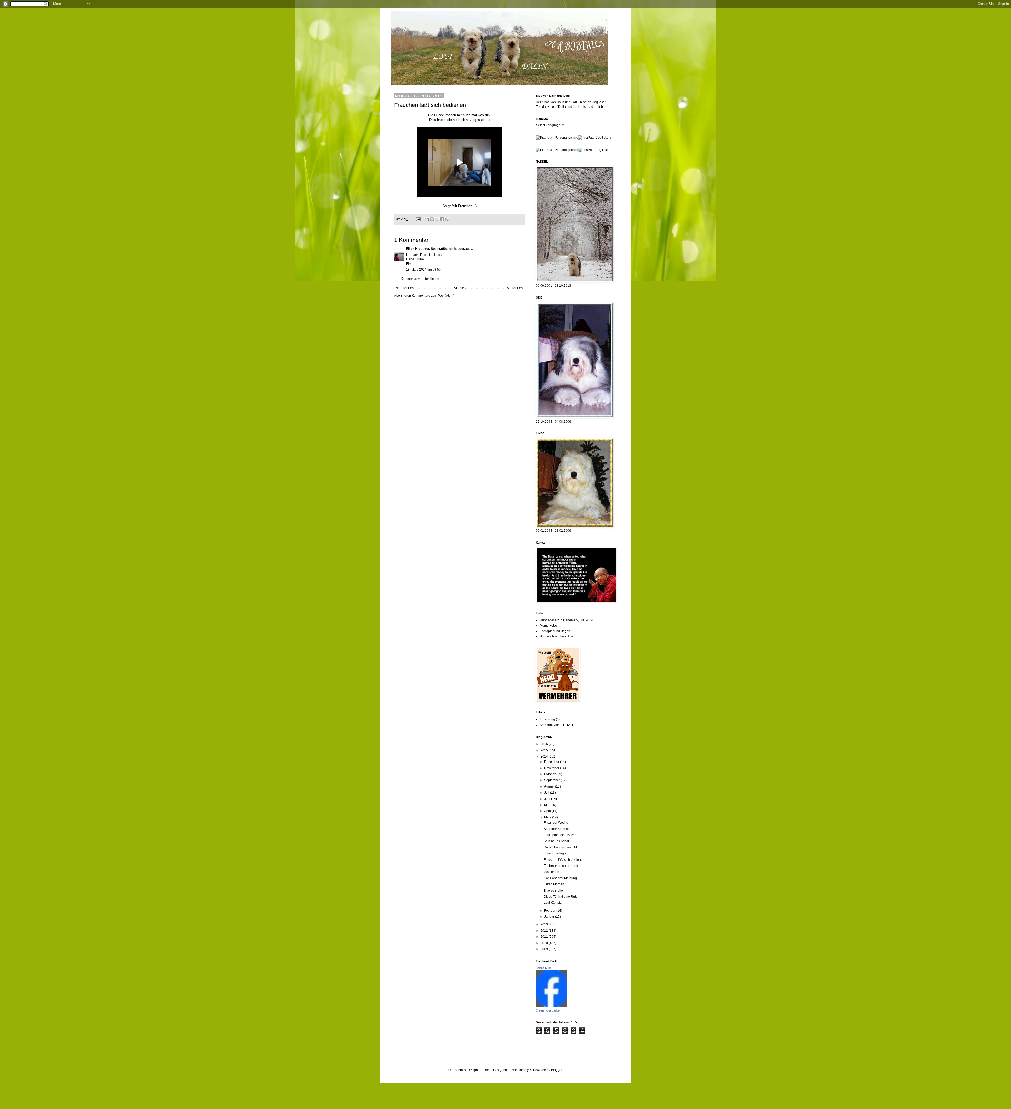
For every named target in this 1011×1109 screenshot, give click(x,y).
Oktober (550, 774)
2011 (545, 937)
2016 (545, 744)
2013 (545, 924)
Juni (547, 799)
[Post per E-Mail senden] (418, 219)
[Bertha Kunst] (551, 1006)
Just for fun (551, 872)
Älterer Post (515, 288)
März (548, 817)
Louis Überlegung (556, 853)
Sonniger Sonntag (557, 829)
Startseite (460, 288)
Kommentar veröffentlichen (420, 279)
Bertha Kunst (544, 967)
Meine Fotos (548, 625)
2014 (545, 756)
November (552, 768)
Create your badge (548, 1010)
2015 (545, 750)
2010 (545, 943)
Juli (547, 792)
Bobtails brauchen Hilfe (556, 636)
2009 (545, 949)
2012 (545, 930)
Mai (547, 805)
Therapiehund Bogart (555, 631)
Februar (550, 910)
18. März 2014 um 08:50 (423, 269)
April (548, 811)
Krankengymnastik (553, 725)
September (552, 780)
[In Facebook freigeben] (441, 219)
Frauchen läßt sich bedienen (564, 860)
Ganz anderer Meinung (560, 878)
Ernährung (547, 719)
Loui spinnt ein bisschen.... (563, 835)
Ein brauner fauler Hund (561, 866)
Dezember (552, 762)
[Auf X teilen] (436, 219)
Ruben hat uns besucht (560, 847)
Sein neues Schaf (556, 841)
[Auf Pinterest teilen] (446, 219)
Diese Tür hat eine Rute (561, 896)
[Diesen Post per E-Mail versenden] (426, 219)
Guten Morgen (554, 884)
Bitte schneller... (555, 890)
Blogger (556, 1070)
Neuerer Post (404, 288)
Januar (549, 917)
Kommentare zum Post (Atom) (433, 295)
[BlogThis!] (431, 219)
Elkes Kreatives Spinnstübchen (429, 249)
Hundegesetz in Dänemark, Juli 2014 (566, 620)
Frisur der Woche (556, 822)
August (549, 786)
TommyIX (525, 1070)
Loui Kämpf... (553, 903)
